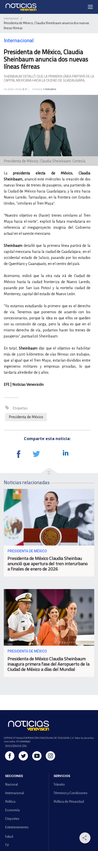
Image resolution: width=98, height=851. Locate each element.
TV (7, 845)
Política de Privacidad (69, 801)
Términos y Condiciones (70, 793)
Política (10, 801)
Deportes (12, 819)
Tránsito (59, 784)
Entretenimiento (17, 827)
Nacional (11, 784)
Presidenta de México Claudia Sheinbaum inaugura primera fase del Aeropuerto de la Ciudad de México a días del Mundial (48, 664)
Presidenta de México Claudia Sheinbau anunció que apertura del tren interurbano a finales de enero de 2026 (48, 563)
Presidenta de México (26, 417)
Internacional (11, 18)
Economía (12, 810)
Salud (9, 836)
